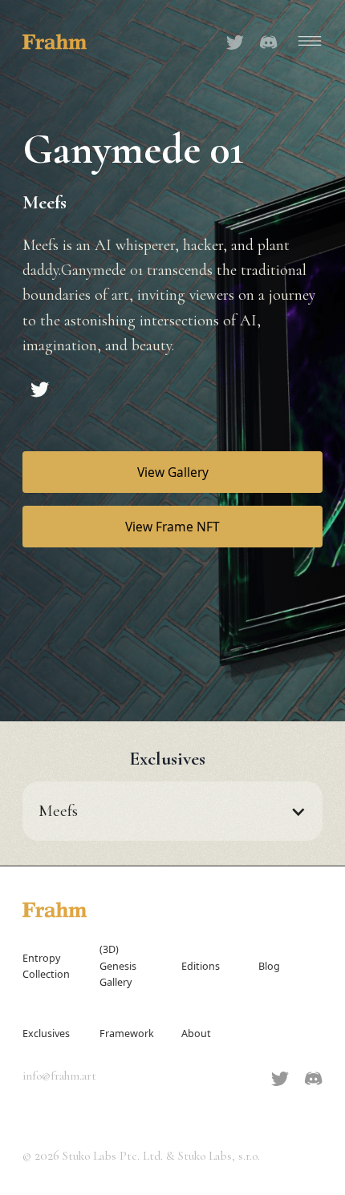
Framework (126, 1033)
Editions (200, 966)
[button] (306, 41)
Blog (269, 966)
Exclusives (46, 1033)
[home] (54, 40)
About (196, 1033)
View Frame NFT (172, 526)
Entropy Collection (46, 966)
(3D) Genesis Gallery (117, 965)
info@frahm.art (59, 1075)
